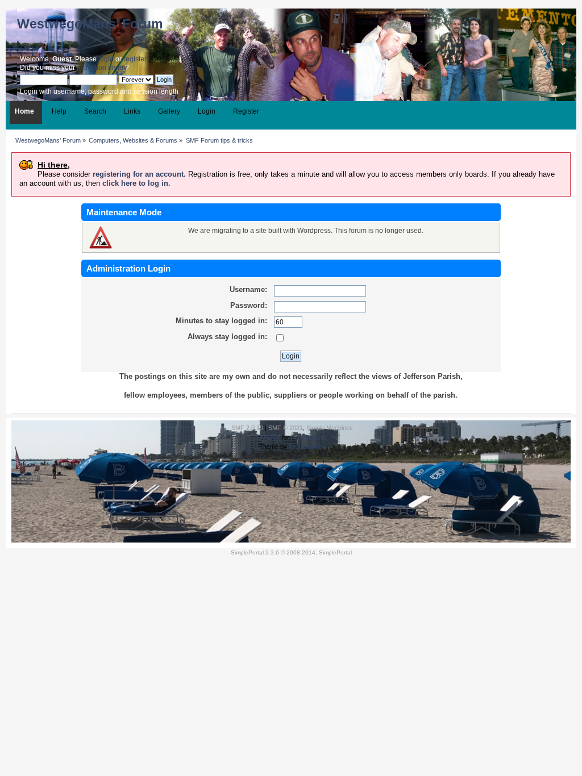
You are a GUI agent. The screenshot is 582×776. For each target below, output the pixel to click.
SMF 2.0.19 (247, 427)
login (106, 59)
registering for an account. (139, 174)
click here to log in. (136, 183)
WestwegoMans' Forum (90, 23)
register (134, 59)
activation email (101, 67)
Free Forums (309, 437)
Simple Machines (329, 427)
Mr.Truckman (307, 446)
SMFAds (268, 437)
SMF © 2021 (285, 427)
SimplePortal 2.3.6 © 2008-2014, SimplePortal (291, 552)
